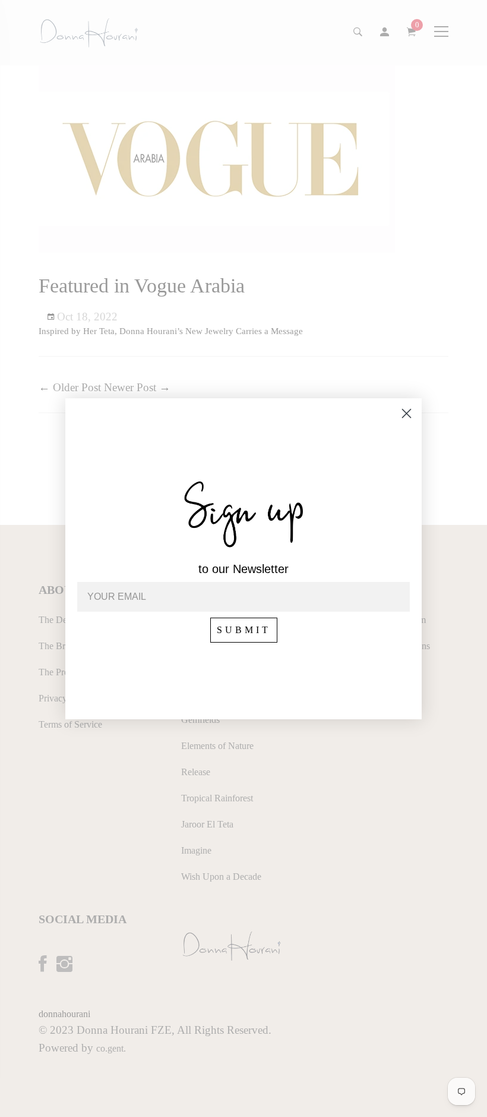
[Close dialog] (406, 413)
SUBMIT (244, 630)
